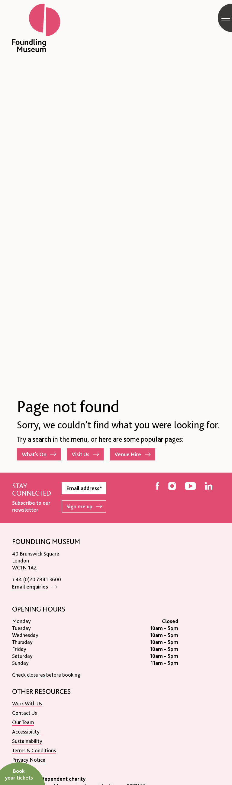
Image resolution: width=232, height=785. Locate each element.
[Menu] (225, 18)
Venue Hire (127, 454)
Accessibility (26, 731)
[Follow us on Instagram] (172, 486)
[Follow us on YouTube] (190, 486)
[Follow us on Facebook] (157, 486)
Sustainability (27, 741)
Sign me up (79, 506)
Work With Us (27, 703)
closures (36, 674)
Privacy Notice (28, 760)
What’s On (34, 454)
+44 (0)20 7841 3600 (36, 579)
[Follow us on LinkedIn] (208, 486)
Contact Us (24, 713)
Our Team (23, 722)
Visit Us (80, 454)
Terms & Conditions (34, 750)
